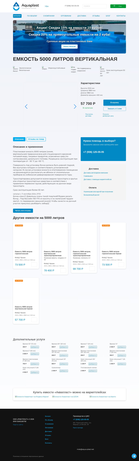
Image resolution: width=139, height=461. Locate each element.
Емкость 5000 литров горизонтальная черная (111, 252)
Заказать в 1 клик (115, 109)
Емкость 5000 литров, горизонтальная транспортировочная (82, 253)
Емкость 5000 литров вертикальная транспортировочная (52, 253)
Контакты (121, 16)
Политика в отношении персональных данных (28, 456)
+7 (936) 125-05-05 (93, 152)
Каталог (17, 16)
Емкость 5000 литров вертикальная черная (23, 308)
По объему (32, 16)
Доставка (81, 16)
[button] (26, 106)
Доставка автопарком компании (96, 173)
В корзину (115, 102)
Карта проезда (78, 427)
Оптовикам (66, 16)
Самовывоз (88, 176)
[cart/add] (34, 264)
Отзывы (96, 16)
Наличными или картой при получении (98, 192)
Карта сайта (18, 425)
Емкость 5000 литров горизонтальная (23, 252)
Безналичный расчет (91, 195)
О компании (48, 16)
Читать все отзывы (23, 211)
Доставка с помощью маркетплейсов (98, 179)
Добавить (34, 347)
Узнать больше (69, 46)
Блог (108, 16)
